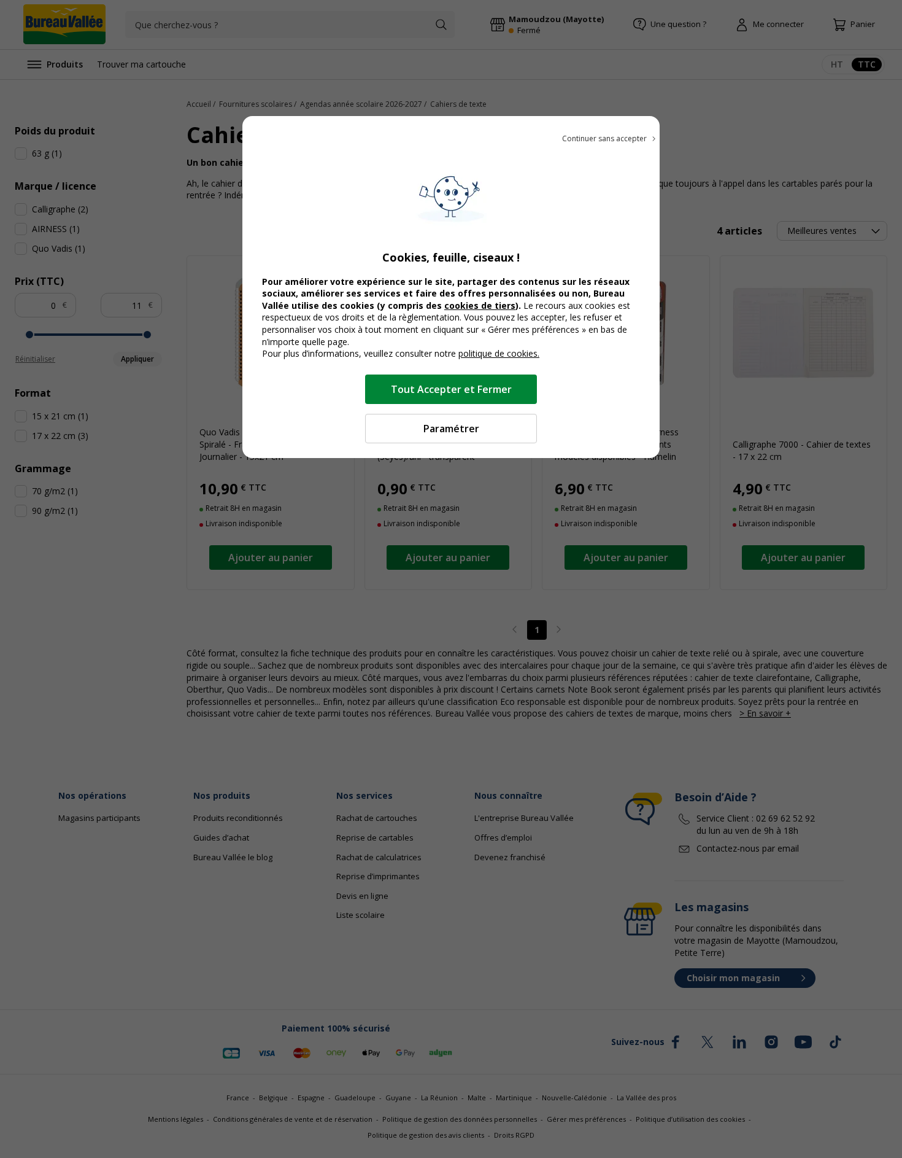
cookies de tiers (479, 305)
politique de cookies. (498, 353)
